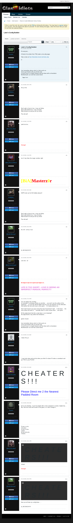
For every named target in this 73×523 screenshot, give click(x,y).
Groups (28, 14)
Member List (16, 17)
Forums (6, 14)
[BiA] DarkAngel (11, 265)
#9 (66, 335)
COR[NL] (11, 92)
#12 (66, 441)
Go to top (66, 516)
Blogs (13, 14)
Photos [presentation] (24, 38)
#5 (66, 190)
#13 (66, 479)
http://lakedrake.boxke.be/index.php (39, 57)
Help (44, 516)
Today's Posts (7, 17)
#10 (66, 367)
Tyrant (11, 410)
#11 (66, 403)
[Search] (68, 7)
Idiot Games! (15, 20)
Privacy (59, 516)
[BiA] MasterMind (11, 162)
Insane (11, 54)
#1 (66, 47)
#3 (66, 121)
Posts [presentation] (6, 38)
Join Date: (8, 60)
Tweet (12, 67)
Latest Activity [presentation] (14, 38)
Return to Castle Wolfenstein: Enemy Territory (30, 20)
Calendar (24, 17)
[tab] (6, 39)
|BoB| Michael (11, 234)
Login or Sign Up (64, 1)
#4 (66, 155)
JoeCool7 (11, 342)
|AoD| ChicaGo (11, 374)
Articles (20, 14)
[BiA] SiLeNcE (11, 129)
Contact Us (51, 516)
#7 (66, 258)
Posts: (10, 62)
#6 (66, 227)
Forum (8, 20)
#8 (66, 299)
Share (12, 64)
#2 (66, 85)
